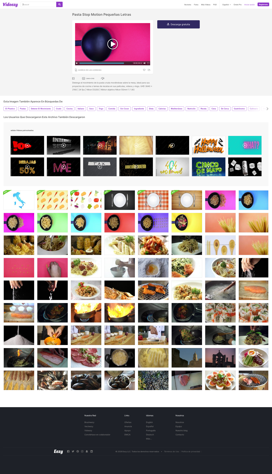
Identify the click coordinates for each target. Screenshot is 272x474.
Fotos (196, 5)
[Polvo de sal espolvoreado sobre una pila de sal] (19, 335)
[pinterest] (77, 451)
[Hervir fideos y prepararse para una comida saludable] (220, 290)
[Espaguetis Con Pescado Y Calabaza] (186, 290)
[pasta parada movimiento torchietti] (186, 223)
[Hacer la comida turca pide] (19, 380)
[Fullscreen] (148, 63)
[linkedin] (91, 451)
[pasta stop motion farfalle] (19, 223)
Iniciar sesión (249, 5)
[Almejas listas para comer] (119, 380)
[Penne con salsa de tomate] (153, 245)
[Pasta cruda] (253, 223)
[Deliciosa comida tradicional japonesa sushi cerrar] (220, 313)
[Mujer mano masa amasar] (119, 268)
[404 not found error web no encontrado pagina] (172, 167)
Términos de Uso (171, 451)
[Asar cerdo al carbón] (253, 380)
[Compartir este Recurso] (149, 70)
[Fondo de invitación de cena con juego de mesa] (119, 200)
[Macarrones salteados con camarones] (86, 290)
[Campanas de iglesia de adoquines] (220, 358)
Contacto (180, 434)
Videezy (88, 430)
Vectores (187, 5)
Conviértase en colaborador (97, 434)
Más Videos (205, 5)
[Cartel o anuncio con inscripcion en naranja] (208, 146)
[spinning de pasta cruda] (253, 245)
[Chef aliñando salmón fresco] (19, 313)
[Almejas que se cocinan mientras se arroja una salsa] (86, 380)
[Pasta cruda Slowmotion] (220, 223)
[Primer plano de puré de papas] (153, 358)
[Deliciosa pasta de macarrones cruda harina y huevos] (86, 245)
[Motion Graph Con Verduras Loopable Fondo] (52, 200)
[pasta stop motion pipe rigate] (119, 223)
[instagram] (82, 451)
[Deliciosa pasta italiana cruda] (19, 245)
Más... (149, 438)
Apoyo (127, 430)
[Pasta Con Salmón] (119, 245)
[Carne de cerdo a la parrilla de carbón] (153, 290)
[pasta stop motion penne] (86, 223)
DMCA (127, 434)
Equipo (179, 426)
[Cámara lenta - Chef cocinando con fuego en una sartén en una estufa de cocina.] (86, 313)
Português (151, 430)
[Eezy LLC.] (58, 451)
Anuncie (128, 426)
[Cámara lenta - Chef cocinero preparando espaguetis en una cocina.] (186, 245)
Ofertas (127, 422)
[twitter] (73, 451)
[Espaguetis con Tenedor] (52, 245)
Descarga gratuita (180, 24)
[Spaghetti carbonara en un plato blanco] (220, 268)
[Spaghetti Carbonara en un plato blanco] (86, 268)
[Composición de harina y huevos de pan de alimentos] (119, 290)
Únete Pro (238, 5)
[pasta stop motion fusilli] (52, 223)
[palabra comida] (19, 268)
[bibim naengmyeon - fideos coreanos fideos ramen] (253, 358)
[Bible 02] (136, 146)
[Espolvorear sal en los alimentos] (19, 290)
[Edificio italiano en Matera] (186, 358)
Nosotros (180, 422)
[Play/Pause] (77, 63)
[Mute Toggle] (145, 63)
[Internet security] (63, 146)
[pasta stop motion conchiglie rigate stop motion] (253, 200)
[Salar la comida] (52, 290)
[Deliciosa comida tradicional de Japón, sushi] (253, 313)
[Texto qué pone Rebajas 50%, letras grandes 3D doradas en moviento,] (27, 167)
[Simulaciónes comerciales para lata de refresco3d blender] (245, 167)
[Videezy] (10, 5)
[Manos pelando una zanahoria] (52, 335)
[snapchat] (87, 451)
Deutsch (150, 434)
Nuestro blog (182, 430)
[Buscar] (59, 4)
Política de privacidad (190, 451)
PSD (215, 5)
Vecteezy (88, 426)
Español (149, 426)
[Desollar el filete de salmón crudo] (186, 380)
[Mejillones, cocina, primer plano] (52, 380)
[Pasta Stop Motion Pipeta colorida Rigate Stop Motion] (220, 200)
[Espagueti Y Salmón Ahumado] (186, 268)
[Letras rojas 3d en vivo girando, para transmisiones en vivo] (27, 146)
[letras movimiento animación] (172, 146)
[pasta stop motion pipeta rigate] (153, 223)
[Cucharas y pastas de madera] (220, 245)
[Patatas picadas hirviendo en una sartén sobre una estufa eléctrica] (119, 358)
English (149, 422)
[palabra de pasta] (52, 268)
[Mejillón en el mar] (153, 380)
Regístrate (263, 4)
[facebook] (68, 451)
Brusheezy (89, 422)
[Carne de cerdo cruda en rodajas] (86, 358)
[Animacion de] (136, 167)
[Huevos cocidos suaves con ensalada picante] (220, 380)
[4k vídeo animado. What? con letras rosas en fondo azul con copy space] (245, 146)
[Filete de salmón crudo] (52, 358)
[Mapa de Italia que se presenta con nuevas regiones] (19, 200)
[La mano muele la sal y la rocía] (253, 268)
